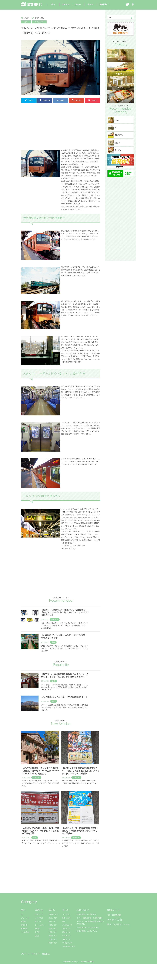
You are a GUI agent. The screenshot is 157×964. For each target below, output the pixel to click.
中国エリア (53, 932)
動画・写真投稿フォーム (118, 924)
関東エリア (53, 921)
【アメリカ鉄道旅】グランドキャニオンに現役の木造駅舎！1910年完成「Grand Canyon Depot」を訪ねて (40, 771)
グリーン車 (25, 918)
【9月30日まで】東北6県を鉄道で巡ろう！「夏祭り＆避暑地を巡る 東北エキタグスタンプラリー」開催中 (81, 771)
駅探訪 (37, 936)
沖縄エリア (53, 943)
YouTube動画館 (114, 915)
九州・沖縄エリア (68, 946)
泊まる (78, 4)
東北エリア (53, 918)
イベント (38, 921)
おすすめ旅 (39, 918)
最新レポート (113, 910)
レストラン (66, 914)
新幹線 (23, 921)
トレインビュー (40, 925)
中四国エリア (67, 943)
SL (22, 914)
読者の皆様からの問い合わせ (87, 931)
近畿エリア (53, 929)
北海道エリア (53, 914)
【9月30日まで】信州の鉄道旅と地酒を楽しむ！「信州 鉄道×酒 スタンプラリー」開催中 (80, 831)
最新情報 (103, 4)
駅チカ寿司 (66, 918)
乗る (53, 4)
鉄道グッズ (39, 914)
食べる (90, 4)
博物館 (37, 929)
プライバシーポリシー (30, 954)
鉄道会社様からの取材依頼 (86, 914)
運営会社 (46, 954)
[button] (132, 18)
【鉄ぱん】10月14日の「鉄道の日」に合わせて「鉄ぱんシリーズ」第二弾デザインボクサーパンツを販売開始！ (65, 612)
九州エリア (53, 939)
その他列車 (39, 22)
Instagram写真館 (114, 919)
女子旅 (37, 932)
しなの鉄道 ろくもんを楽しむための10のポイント (64, 697)
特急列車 (24, 925)
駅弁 (64, 921)
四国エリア (53, 936)
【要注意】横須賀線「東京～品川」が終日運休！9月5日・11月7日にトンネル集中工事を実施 (40, 831)
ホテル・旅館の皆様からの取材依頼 (89, 918)
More (22, 850)
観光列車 (24, 929)
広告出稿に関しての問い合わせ (88, 927)
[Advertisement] (60, 125)
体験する (65, 4)
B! (60, 100)
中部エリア (53, 925)
